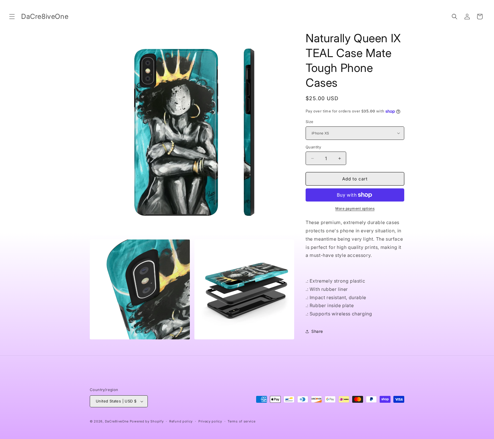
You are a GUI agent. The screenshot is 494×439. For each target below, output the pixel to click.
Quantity (313, 147)
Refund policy (181, 421)
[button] (12, 16)
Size (310, 121)
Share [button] (317, 331)
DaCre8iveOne (117, 421)
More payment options (355, 208)
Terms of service (241, 421)
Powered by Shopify (147, 421)
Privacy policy (210, 421)
